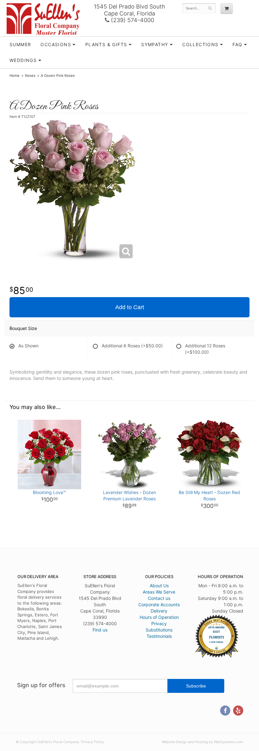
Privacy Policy (92, 742)
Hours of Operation (159, 617)
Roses (30, 75)
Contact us (159, 598)
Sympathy (154, 44)
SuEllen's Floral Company (43, 19)
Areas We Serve (159, 592)
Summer (20, 44)
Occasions (55, 44)
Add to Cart (129, 307)
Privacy (159, 623)
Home (14, 75)
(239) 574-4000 (131, 20)
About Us (159, 585)
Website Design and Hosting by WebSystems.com (202, 742)
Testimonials (159, 636)
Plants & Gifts (106, 44)
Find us (100, 629)
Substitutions (159, 629)
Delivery (159, 611)
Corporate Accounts (159, 604)
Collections (200, 44)
